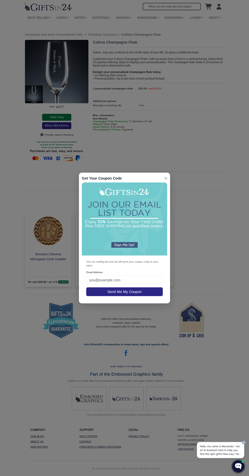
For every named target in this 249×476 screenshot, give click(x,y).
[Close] (166, 178)
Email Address (94, 272)
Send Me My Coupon (124, 292)
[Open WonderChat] (238, 466)
